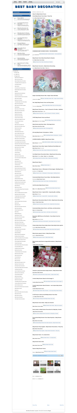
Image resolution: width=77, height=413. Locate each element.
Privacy (30, 2)
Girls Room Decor (17, 164)
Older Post (62, 405)
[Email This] (58, 355)
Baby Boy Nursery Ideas (18, 114)
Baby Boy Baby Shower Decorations (20, 89)
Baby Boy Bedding (21, 58)
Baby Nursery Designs (18, 276)
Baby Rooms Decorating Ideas (19, 272)
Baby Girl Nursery (17, 260)
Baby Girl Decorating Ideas (19, 103)
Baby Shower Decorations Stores (20, 126)
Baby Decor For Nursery (18, 100)
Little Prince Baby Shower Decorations (21, 201)
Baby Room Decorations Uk (23, 28)
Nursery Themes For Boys (19, 117)
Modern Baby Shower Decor (19, 131)
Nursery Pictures (17, 152)
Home (15, 2)
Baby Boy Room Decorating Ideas (20, 93)
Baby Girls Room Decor (18, 255)
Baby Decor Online (21, 53)
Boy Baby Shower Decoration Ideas (20, 182)
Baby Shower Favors (18, 293)
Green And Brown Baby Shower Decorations (21, 189)
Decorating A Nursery (18, 84)
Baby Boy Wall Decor (18, 213)
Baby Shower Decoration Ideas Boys (20, 206)
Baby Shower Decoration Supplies (20, 180)
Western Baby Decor (18, 171)
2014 (15, 71)
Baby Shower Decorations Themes (20, 220)
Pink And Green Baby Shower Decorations (21, 267)
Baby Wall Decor (17, 185)
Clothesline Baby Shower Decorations (20, 251)
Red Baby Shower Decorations (19, 248)
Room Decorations (18, 129)
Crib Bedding (17, 122)
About (20, 2)
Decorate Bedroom (18, 257)
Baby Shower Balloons (18, 208)
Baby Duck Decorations (18, 112)
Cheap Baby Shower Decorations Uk (20, 82)
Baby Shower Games (18, 173)
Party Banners (17, 159)
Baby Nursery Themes (18, 187)
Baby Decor (16, 290)
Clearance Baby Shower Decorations (20, 283)
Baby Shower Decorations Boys (20, 110)
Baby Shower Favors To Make (19, 147)
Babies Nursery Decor (18, 128)
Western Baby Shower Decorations (20, 229)
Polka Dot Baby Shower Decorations (20, 145)
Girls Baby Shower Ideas (18, 269)
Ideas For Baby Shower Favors (19, 133)
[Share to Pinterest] (62, 355)
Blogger (49, 410)
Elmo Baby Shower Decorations (20, 265)
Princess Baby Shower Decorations (20, 241)
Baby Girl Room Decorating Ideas (20, 234)
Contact (25, 2)
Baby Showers (17, 86)
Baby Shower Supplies (18, 98)
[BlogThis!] (59, 355)
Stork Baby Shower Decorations (20, 183)
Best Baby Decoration (38, 6)
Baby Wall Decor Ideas (18, 288)
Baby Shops (17, 211)
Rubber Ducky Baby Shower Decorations (21, 96)
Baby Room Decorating (18, 218)
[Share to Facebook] (61, 355)
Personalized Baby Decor (19, 246)
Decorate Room (17, 190)
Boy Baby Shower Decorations (19, 236)
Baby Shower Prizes (18, 161)
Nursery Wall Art (17, 199)
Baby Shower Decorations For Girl (20, 262)
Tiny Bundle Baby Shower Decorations (21, 225)
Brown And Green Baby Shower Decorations (21, 286)
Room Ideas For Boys (18, 150)
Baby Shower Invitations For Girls (20, 119)
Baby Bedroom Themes (18, 215)
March (16, 76)
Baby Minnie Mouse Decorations (20, 194)
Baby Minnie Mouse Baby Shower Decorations (22, 143)
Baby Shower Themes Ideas (19, 222)
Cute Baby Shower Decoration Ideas (20, 136)
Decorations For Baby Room (19, 175)
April (16, 74)
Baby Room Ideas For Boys (19, 253)
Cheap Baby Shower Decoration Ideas (21, 281)
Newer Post (35, 405)
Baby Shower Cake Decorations (20, 138)
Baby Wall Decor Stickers (19, 166)
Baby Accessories (17, 258)
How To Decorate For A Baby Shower (20, 157)
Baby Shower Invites (18, 227)
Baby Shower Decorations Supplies (20, 105)
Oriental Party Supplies (18, 243)
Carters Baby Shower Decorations (20, 140)
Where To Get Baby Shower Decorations (21, 192)
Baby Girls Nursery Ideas (18, 79)
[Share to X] (60, 355)
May (16, 72)
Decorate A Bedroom (21, 43)
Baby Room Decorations (18, 279)
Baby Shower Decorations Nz (19, 124)
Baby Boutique (17, 107)
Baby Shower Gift (17, 204)
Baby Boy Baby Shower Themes (20, 197)
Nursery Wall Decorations (19, 274)
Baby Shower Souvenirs (18, 295)
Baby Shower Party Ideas (19, 297)
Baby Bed (16, 91)
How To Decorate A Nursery (19, 121)
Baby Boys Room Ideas (18, 250)
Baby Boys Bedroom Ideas (19, 178)
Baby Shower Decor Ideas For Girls (20, 239)
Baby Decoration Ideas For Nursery (20, 168)
